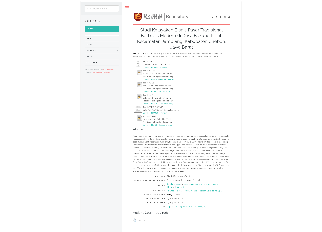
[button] (134, 220)
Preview (163, 67)
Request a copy (167, 79)
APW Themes (108, 70)
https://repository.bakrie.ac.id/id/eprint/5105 (186, 207)
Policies (92, 62)
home (90, 38)
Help (89, 56)
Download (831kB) (151, 67)
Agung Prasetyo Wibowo (101, 72)
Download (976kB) (151, 79)
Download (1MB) (150, 92)
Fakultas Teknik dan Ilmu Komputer (182, 191)
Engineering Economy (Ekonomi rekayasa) (202, 184)
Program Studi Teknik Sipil (210, 191)
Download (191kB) (150, 104)
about (90, 44)
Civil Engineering (174, 184)
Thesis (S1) (179, 187)
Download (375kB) (150, 113)
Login (90, 29)
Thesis (170, 187)
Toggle (127, 8)
